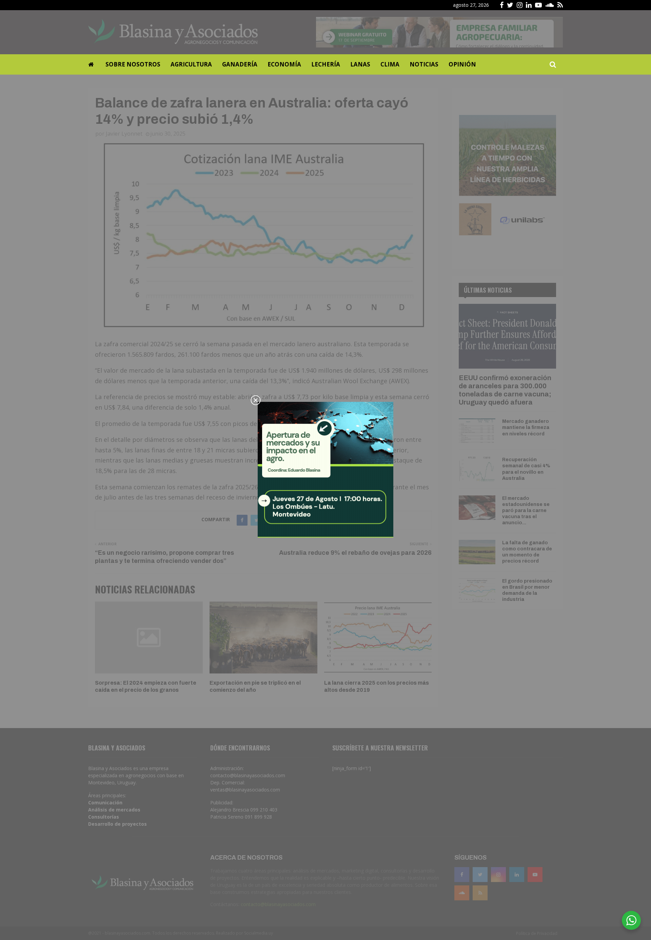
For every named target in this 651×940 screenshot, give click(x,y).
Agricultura (191, 64)
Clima (389, 64)
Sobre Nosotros (132, 64)
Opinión (462, 64)
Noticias (424, 64)
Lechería (325, 64)
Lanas (360, 64)
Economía (284, 64)
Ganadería (239, 64)
